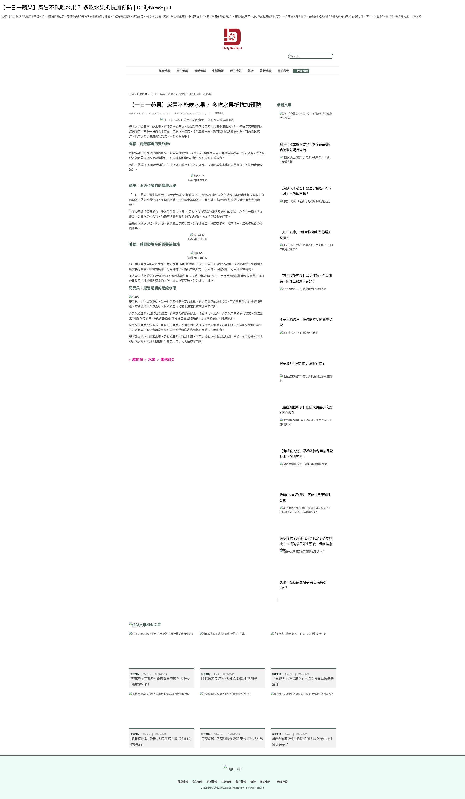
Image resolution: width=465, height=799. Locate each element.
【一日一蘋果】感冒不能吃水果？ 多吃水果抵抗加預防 (181, 93)
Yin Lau (140, 113)
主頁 (131, 93)
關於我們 (283, 71)
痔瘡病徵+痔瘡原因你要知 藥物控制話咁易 (232, 739)
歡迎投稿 (302, 71)
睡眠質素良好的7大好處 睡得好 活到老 (229, 679)
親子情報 (236, 71)
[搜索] (329, 56)
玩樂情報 (200, 71)
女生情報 (182, 71)
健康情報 (164, 71)
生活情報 (218, 71)
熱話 (251, 71)
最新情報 (265, 71)
